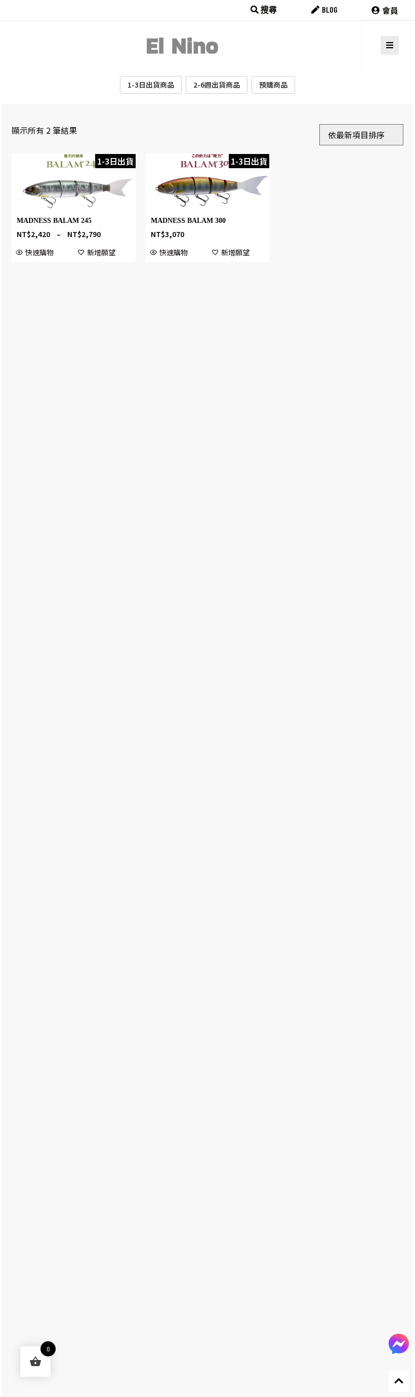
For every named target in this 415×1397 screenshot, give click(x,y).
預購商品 (273, 85)
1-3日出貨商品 (151, 85)
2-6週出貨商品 (216, 85)
